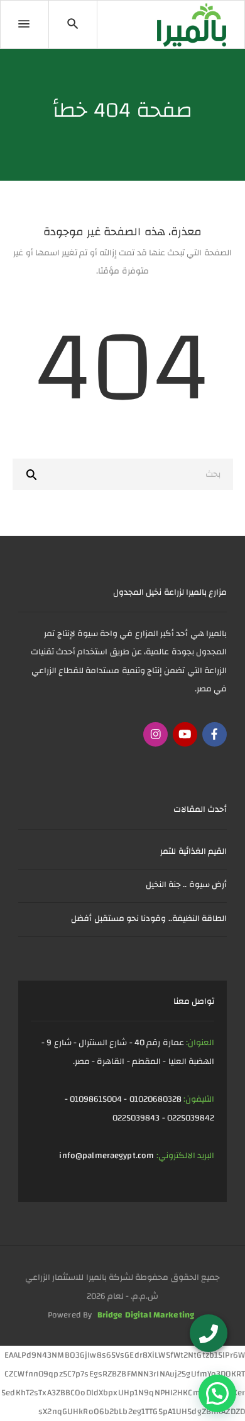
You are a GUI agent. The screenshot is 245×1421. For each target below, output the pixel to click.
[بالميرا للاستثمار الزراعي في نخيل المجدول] (191, 25)
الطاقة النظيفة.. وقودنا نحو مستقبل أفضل (148, 918)
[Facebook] (214, 734)
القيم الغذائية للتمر (193, 851)
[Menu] (24, 24)
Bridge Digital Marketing (146, 1315)
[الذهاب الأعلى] (33, 1393)
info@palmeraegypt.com (106, 1155)
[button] (217, 1393)
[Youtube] (185, 734)
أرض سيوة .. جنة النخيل (186, 884)
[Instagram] (155, 734)
